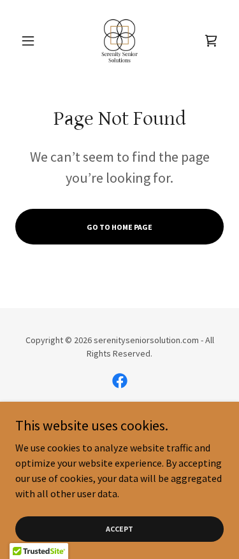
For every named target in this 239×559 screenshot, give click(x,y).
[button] (31, 40)
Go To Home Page (119, 227)
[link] (120, 40)
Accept (119, 529)
